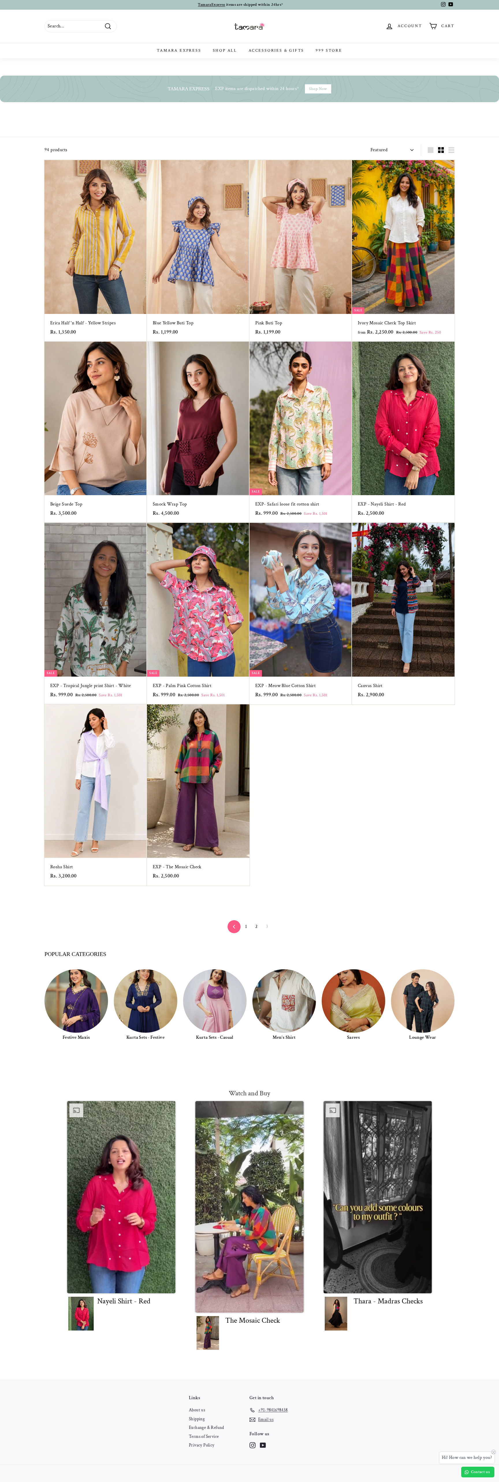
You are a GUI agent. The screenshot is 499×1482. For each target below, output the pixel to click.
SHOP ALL (225, 50)
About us (197, 1410)
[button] (121, 1217)
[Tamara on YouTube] (263, 1445)
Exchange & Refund (206, 1427)
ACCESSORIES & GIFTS (276, 50)
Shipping (197, 1419)
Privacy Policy (202, 1445)
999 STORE (329, 50)
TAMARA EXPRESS (179, 50)
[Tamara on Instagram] (253, 1445)
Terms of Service (204, 1436)
